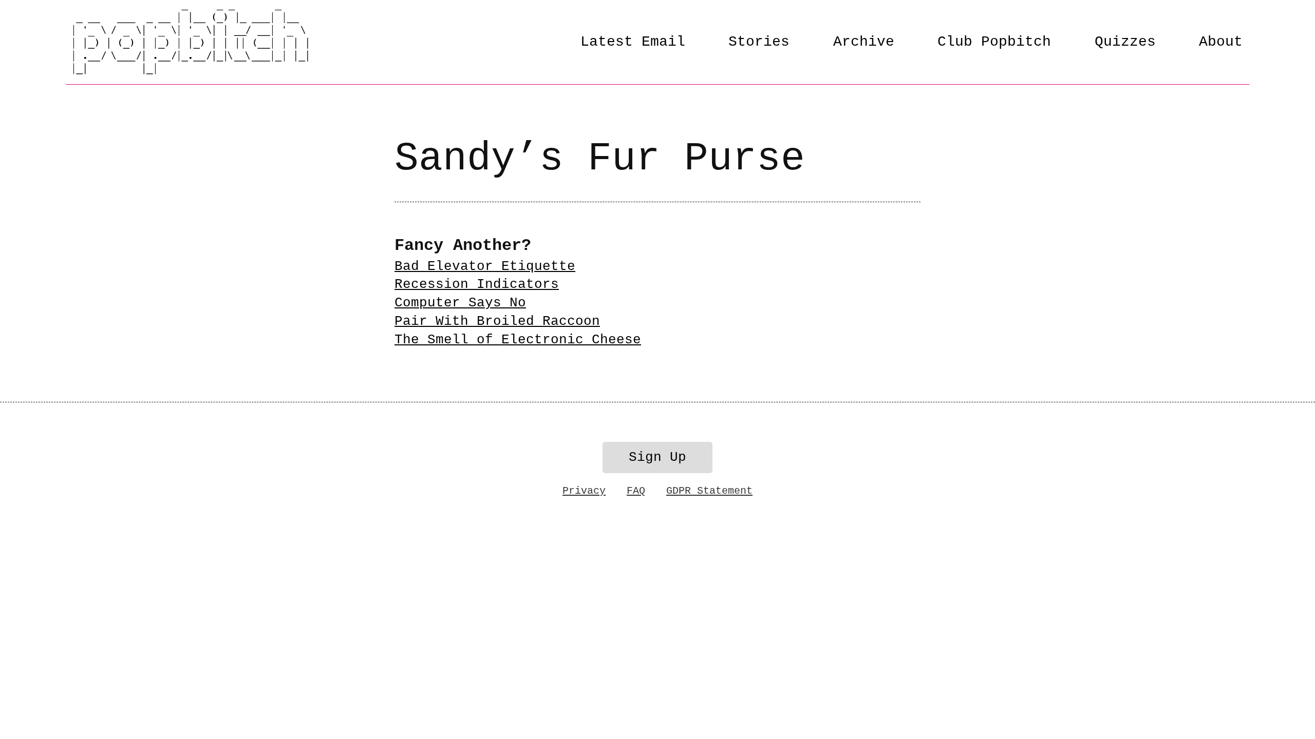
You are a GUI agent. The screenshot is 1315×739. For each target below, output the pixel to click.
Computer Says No (460, 303)
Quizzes (1125, 42)
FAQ (636, 491)
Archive (863, 42)
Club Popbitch (994, 42)
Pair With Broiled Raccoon (497, 321)
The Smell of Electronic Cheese (517, 340)
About (1221, 42)
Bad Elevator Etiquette (484, 266)
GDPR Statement (709, 491)
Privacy (584, 491)
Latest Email (632, 42)
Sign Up (657, 457)
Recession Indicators (476, 284)
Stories (759, 42)
